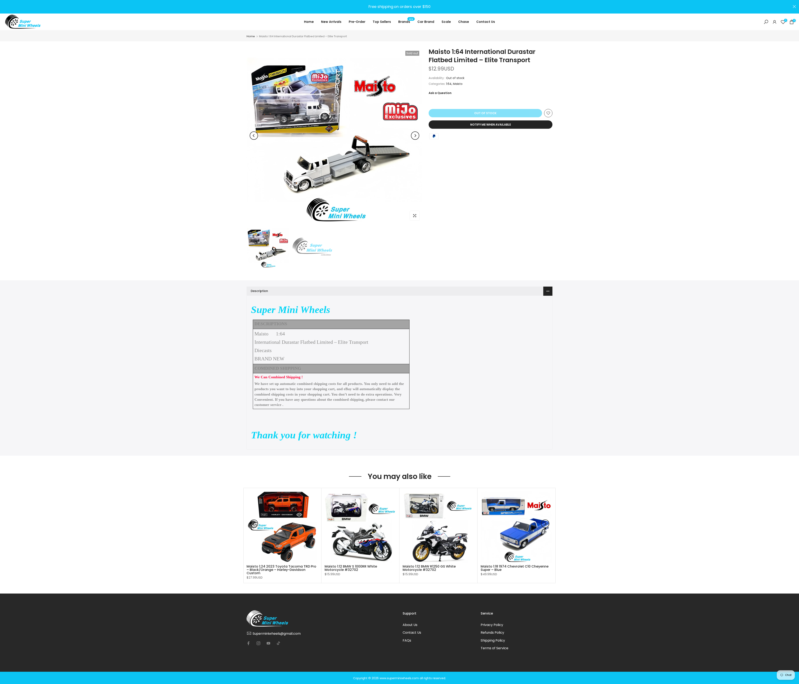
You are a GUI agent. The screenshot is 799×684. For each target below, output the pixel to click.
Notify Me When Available (490, 124)
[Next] (415, 135)
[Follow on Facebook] (248, 643)
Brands (405, 21)
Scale (446, 22)
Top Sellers (382, 22)
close (4, 6)
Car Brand (425, 22)
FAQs (407, 640)
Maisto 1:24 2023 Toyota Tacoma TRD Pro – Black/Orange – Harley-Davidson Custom (281, 569)
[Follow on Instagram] (258, 643)
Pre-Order (357, 22)
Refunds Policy (492, 632)
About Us (410, 624)
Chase (463, 22)
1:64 (449, 84)
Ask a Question (440, 93)
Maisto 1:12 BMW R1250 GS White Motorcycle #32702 (429, 568)
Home (309, 22)
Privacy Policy (492, 624)
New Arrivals (331, 22)
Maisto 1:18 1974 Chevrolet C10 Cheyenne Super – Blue (514, 568)
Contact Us (485, 22)
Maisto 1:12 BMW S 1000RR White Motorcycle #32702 (351, 568)
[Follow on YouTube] (268, 643)
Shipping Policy (493, 640)
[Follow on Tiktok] (278, 643)
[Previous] (254, 135)
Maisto (458, 84)
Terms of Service (494, 648)
